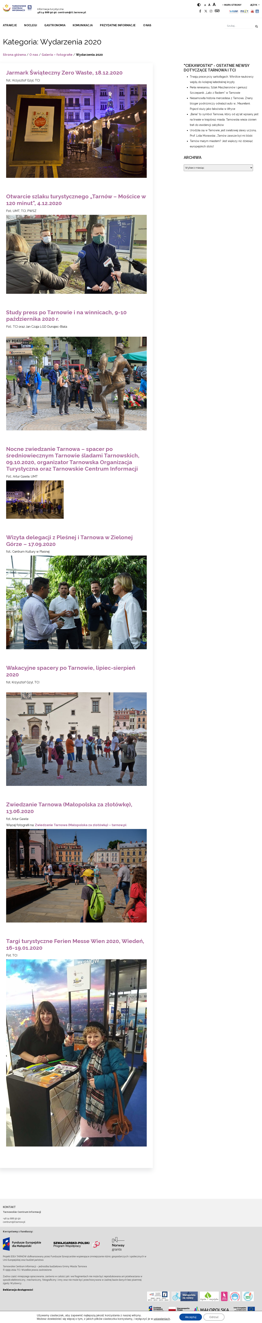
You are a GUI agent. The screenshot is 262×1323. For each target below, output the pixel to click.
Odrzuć (214, 1317)
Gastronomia (54, 25)
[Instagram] (211, 11)
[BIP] (252, 11)
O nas (147, 25)
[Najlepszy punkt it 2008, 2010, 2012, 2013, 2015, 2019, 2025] (158, 1296)
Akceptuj (190, 1317)
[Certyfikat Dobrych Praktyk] (248, 1296)
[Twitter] (205, 11)
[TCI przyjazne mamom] (224, 1296)
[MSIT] (244, 11)
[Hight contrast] (198, 5)
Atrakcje (10, 25)
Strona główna (14, 55)
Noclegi (30, 25)
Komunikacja (83, 25)
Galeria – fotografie (57, 55)
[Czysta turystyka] (209, 1296)
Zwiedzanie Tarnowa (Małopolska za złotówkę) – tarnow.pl (80, 825)
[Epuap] (234, 11)
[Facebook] (200, 11)
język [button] (254, 5)
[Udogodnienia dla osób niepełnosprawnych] (257, 11)
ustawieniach (162, 1318)
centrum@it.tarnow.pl (72, 12)
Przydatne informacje (118, 25)
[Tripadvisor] (217, 11)
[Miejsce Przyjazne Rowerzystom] (184, 1296)
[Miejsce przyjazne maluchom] (235, 1296)
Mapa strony (232, 5)
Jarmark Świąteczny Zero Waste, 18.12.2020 (64, 72)
